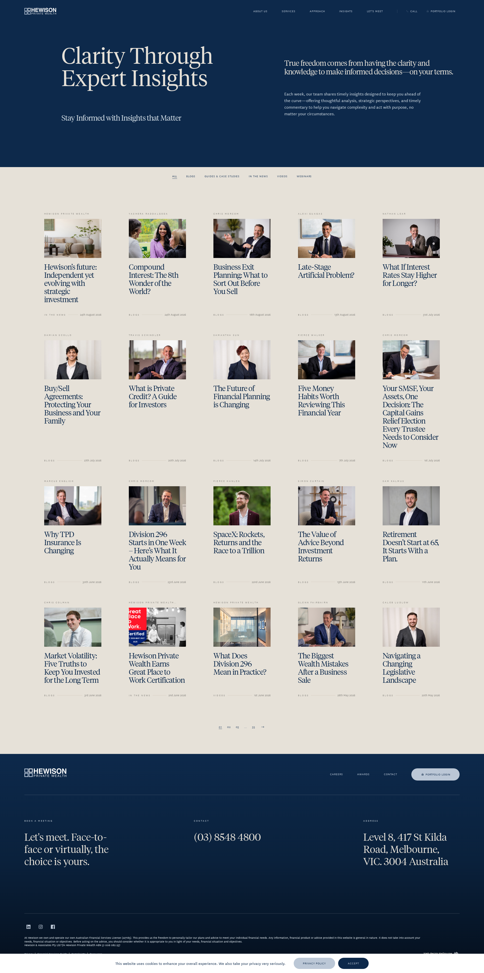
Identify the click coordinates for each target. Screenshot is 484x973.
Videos (282, 176)
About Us (260, 11)
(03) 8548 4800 (227, 837)
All (174, 176)
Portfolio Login (443, 11)
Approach (317, 11)
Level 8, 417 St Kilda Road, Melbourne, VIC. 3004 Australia (405, 849)
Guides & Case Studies (222, 176)
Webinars (304, 176)
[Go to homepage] (40, 11)
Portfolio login (438, 774)
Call (413, 11)
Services (288, 11)
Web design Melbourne (438, 953)
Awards (363, 774)
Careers (336, 774)
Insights (346, 11)
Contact (390, 774)
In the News (258, 176)
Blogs (190, 176)
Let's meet (375, 11)
